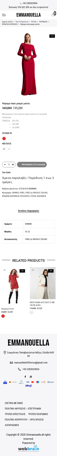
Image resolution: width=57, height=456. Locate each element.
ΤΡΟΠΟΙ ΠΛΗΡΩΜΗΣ (38, 414)
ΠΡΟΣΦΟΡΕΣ (25, 196)
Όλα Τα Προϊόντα (22, 22)
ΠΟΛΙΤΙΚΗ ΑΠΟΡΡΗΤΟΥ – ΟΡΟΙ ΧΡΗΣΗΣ (24, 419)
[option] (28, 65)
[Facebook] (26, 376)
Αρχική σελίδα (7, 22)
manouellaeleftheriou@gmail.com (30, 362)
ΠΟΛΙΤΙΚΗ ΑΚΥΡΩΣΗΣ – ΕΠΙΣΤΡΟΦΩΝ (23, 408)
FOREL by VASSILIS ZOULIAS (36, 193)
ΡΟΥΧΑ (33, 22)
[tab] (29, 211)
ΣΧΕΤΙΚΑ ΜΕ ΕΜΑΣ (14, 403)
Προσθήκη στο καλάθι (33, 164)
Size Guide (6, 172)
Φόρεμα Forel (7, 309)
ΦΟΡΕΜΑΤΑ (43, 22)
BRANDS (15, 193)
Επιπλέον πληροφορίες (28, 210)
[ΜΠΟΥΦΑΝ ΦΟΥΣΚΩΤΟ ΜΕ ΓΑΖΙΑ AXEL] (43, 283)
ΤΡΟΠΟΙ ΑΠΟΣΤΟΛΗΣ (15, 414)
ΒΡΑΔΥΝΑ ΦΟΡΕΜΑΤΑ (9, 24)
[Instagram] (31, 376)
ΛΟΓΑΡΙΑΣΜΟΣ (12, 425)
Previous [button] (7, 65)
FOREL (22, 193)
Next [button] (50, 65)
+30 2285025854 (29, 3)
